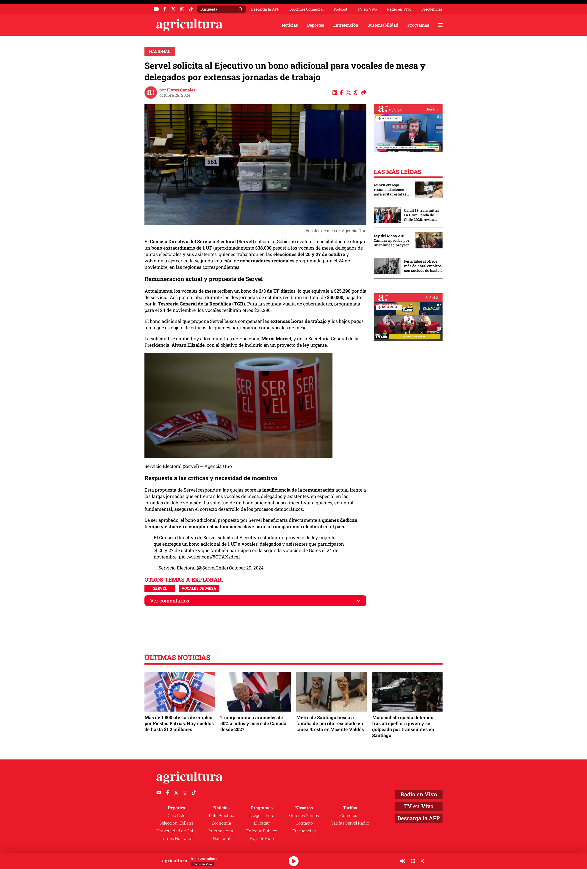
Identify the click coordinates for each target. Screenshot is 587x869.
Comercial (350, 815)
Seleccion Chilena (176, 823)
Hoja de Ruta (262, 838)
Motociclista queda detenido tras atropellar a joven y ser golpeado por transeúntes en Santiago (403, 726)
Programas (418, 25)
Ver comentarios (169, 600)
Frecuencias (432, 9)
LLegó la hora (261, 815)
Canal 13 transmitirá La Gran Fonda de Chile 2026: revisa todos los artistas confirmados (421, 215)
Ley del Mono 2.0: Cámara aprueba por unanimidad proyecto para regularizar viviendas (392, 240)
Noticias (290, 25)
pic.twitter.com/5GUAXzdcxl (209, 557)
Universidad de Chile (176, 830)
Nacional (159, 51)
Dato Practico (221, 815)
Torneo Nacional (176, 838)
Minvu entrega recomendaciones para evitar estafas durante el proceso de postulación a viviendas (392, 189)
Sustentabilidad (383, 25)
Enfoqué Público (261, 830)
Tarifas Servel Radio (350, 823)
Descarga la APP (265, 9)
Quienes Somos (304, 815)
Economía (221, 823)
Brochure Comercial (306, 9)
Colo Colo (177, 815)
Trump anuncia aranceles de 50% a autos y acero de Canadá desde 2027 (253, 723)
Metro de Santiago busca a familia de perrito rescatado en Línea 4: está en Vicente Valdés (330, 723)
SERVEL (160, 588)
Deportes (315, 25)
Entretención (345, 25)
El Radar (262, 823)
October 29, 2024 (246, 568)
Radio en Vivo (399, 9)
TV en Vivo (367, 9)
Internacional (221, 830)
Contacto (304, 823)
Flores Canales (181, 90)
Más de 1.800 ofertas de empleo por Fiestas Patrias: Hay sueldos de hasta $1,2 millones (179, 723)
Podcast (340, 9)
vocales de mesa (199, 588)
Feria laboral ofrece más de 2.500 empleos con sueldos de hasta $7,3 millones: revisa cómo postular (423, 266)
